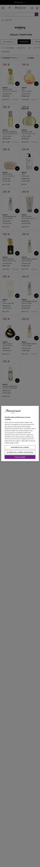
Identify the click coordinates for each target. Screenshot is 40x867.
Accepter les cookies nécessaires (20, 452)
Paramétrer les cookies (20, 447)
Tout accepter (20, 457)
